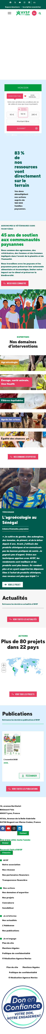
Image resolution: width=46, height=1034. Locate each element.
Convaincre (8, 903)
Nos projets (8, 897)
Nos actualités (9, 920)
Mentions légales (10, 948)
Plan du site (8, 943)
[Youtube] (20, 2)
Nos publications (10, 930)
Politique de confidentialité (16, 953)
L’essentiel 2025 (11, 760)
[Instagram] (24, 2)
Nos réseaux (8, 870)
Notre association (11, 864)
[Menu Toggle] (9, 13)
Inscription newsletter (32, 7)
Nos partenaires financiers (15, 875)
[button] (40, 13)
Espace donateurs (12, 7)
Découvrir (6, 369)
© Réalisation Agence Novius (16, 958)
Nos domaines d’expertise (15, 892)
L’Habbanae (8, 925)
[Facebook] (10, 2)
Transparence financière (14, 880)
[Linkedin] (29, 2)
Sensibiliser (8, 908)
